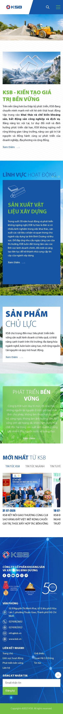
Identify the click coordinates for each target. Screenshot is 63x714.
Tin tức (37, 663)
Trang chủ (8, 653)
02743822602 (15, 621)
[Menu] (58, 7)
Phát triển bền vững (13, 663)
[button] (49, 37)
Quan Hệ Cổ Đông (44, 658)
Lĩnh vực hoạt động (13, 658)
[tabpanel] (31, 499)
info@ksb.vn (15, 633)
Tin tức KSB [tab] (12, 466)
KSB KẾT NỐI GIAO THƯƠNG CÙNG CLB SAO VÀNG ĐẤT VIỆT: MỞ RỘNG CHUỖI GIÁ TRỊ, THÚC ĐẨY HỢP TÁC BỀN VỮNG (25, 519)
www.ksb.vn (15, 639)
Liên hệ (6, 668)
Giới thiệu (39, 653)
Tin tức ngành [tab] (34, 466)
